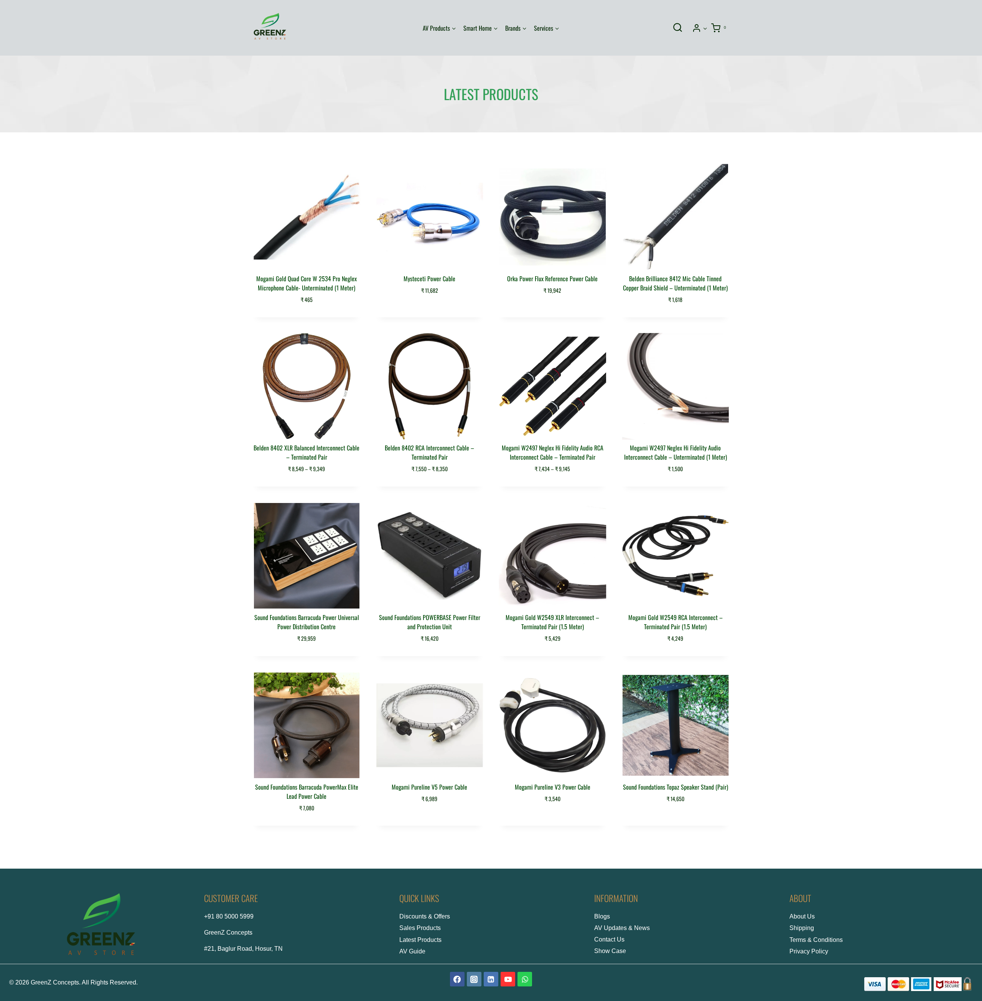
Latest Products (420, 940)
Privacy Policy (808, 951)
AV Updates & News (622, 928)
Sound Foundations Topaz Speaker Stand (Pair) (675, 787)
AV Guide (412, 951)
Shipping (801, 928)
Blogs (602, 916)
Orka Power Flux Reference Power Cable (552, 278)
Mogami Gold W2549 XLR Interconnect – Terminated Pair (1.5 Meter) (552, 622)
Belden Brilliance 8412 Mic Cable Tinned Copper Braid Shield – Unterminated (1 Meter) (675, 283)
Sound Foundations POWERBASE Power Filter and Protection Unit (429, 622)
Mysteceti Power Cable (429, 278)
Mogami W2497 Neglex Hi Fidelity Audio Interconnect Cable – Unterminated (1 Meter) (675, 452)
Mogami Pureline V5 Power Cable (429, 787)
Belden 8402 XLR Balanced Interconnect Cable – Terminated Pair (306, 452)
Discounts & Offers (424, 916)
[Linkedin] (491, 979)
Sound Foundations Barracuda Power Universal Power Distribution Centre (306, 622)
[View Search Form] (677, 28)
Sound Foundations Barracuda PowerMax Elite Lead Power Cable (306, 791)
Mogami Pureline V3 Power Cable (552, 787)
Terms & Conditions (816, 940)
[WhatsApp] (524, 979)
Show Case (610, 951)
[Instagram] (474, 979)
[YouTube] (508, 979)
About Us (802, 916)
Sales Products (420, 928)
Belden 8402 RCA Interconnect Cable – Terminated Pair (429, 452)
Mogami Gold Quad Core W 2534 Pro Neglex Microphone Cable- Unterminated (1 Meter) (306, 283)
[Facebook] (457, 979)
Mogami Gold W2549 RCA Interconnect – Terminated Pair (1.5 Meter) (675, 622)
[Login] (699, 28)
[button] (704, 27)
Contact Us (609, 939)
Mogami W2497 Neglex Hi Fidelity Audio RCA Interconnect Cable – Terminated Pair (552, 452)
